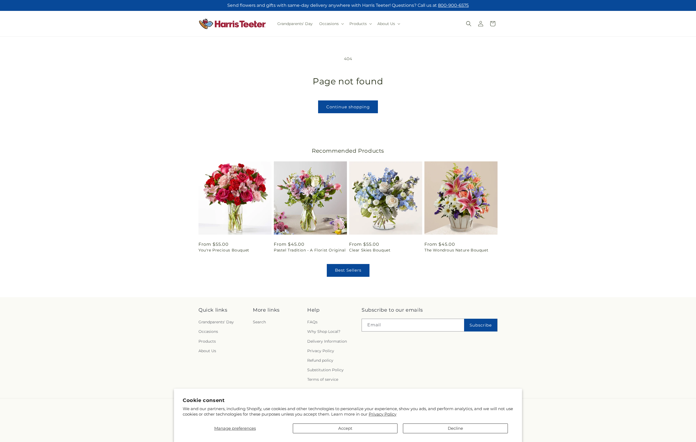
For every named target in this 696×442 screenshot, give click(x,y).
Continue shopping (348, 106)
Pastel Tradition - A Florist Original (310, 250)
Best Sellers (348, 270)
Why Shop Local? (323, 331)
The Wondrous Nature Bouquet (456, 250)
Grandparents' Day (216, 322)
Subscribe (481, 325)
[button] (331, 23)
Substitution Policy (325, 369)
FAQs (312, 322)
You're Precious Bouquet (223, 250)
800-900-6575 (453, 5)
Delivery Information (327, 341)
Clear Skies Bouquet (369, 250)
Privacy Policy (382, 414)
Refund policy (320, 360)
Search (259, 322)
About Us (207, 350)
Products (207, 341)
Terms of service (322, 379)
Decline (455, 428)
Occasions (208, 331)
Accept (345, 428)
